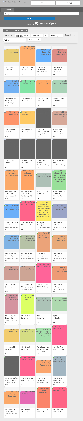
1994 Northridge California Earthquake (26, 100)
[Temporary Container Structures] (11, 56)
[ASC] (46, 35)
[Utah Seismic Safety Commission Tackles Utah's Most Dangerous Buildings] (11, 149)
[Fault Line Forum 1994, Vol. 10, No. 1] (59, 397)
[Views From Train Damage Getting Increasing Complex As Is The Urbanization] (43, 335)
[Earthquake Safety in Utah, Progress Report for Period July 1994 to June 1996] (11, 366)
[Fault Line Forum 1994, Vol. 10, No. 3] (27, 211)
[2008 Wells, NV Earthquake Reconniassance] (43, 56)
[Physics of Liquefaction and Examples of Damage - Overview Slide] (43, 118)
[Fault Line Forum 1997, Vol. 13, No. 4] (43, 273)
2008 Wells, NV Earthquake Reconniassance (43, 69)
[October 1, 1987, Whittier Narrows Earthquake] (27, 273)
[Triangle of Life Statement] (27, 149)
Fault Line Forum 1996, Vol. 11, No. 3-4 (58, 349)
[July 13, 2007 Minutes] (43, 149)
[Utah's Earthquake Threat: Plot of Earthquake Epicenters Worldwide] (11, 211)
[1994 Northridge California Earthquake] (27, 87)
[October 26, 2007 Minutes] (59, 149)
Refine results (35, 40)
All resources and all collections (15, 30)
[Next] (77, 35)
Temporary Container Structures (9, 69)
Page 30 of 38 (70, 35)
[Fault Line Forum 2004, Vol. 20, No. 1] (27, 56)
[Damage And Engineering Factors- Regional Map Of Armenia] (59, 118)
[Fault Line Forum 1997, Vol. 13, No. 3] (27, 366)
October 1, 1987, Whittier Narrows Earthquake (27, 287)
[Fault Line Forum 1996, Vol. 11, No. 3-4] (59, 335)
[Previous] (63, 35)
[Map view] (27, 36)
